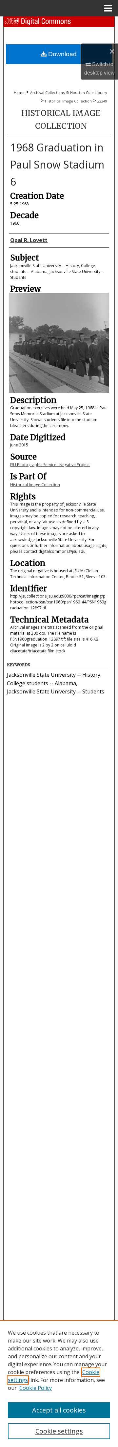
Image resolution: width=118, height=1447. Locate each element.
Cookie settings (59, 1431)
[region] (59, 1383)
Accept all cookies (59, 1410)
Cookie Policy (35, 1387)
